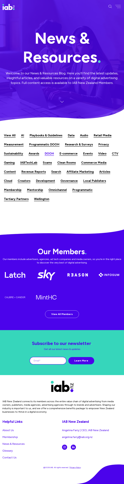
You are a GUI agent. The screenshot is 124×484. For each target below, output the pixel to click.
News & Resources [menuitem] (13, 443)
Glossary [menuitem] (7, 450)
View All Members (62, 314)
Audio (84, 135)
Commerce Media (93, 162)
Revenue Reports (33, 171)
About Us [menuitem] (8, 430)
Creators (24, 181)
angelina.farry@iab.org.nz (77, 437)
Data (71, 135)
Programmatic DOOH (44, 144)
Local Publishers (94, 181)
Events (88, 153)
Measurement (14, 144)
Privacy (103, 144)
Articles (104, 171)
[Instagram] (64, 447)
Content (10, 171)
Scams (47, 162)
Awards (34, 153)
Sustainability (13, 153)
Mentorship (35, 190)
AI (22, 135)
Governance (69, 181)
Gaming (9, 162)
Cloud (8, 181)
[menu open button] (118, 6)
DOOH (49, 153)
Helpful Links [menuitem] (12, 422)
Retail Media (102, 135)
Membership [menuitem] (10, 437)
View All (10, 135)
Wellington (41, 199)
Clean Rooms (66, 162)
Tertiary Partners (16, 199)
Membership (12, 190)
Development (45, 181)
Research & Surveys (79, 144)
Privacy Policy (75, 467)
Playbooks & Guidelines (45, 135)
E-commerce (68, 153)
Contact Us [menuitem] (9, 457)
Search (56, 171)
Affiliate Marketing (80, 171)
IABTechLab (28, 162)
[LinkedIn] (73, 447)
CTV (115, 153)
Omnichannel (58, 190)
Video (102, 153)
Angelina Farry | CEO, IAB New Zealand (85, 430)
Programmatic (82, 190)
